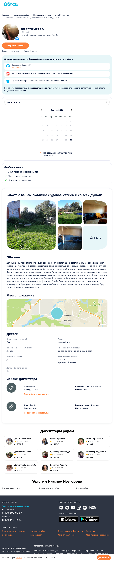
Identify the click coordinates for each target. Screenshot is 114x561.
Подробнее (16, 67)
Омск (82, 553)
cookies (19, 557)
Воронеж (76, 550)
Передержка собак (11, 488)
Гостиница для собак (49, 488)
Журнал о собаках (66, 535)
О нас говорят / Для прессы (70, 531)
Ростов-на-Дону (102, 553)
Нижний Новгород (55, 553)
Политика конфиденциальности (16, 551)
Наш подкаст (36, 535)
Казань (100, 550)
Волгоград (64, 550)
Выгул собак (82, 488)
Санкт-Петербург (50, 550)
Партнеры (90, 531)
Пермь (90, 553)
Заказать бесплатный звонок (16, 506)
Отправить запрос (15, 45)
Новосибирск (71, 553)
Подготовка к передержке (14, 531)
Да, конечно (103, 557)
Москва (37, 550)
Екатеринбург (88, 550)
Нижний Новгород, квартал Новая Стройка (40, 35)
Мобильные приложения (97, 535)
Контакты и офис (37, 531)
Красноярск (39, 553)
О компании (7, 535)
